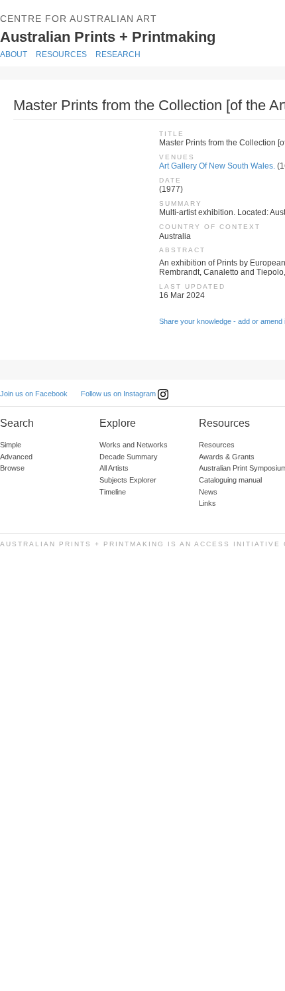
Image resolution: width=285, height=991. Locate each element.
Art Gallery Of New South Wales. (217, 166)
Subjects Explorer (127, 480)
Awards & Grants (227, 457)
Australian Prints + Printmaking (123, 36)
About (13, 54)
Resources (61, 54)
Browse (12, 468)
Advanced (16, 457)
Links (207, 503)
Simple (10, 445)
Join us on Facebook (34, 394)
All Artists (114, 468)
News (208, 492)
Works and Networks (133, 445)
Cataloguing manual (230, 480)
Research (118, 54)
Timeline (112, 492)
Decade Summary (128, 457)
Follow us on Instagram (119, 394)
